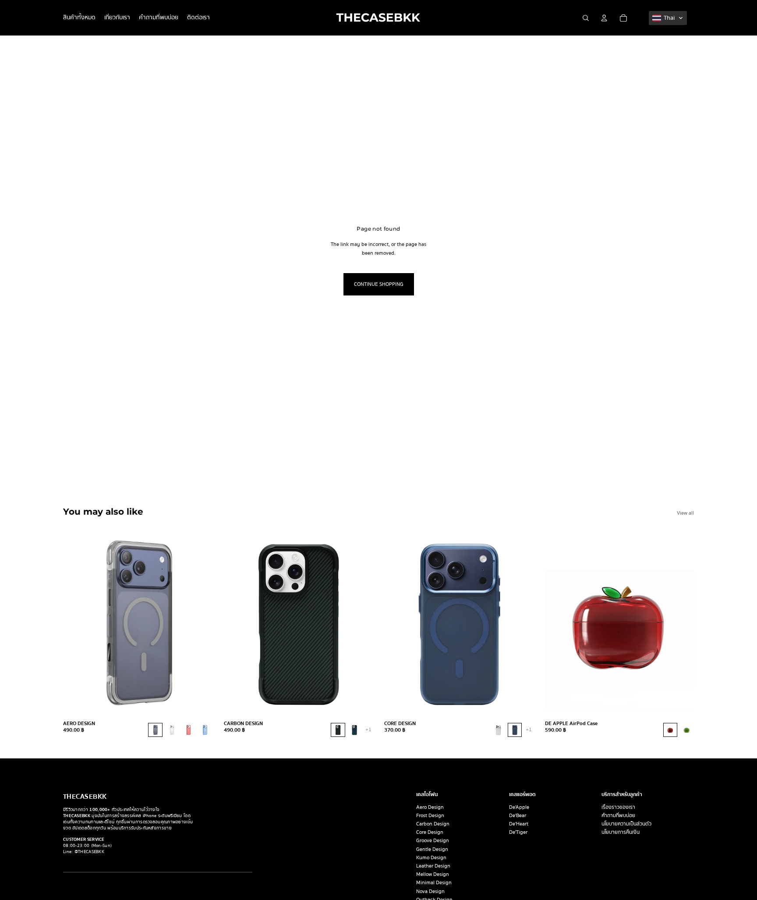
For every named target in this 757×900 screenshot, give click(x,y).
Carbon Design (432, 824)
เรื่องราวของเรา (618, 807)
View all (685, 513)
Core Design (429, 832)
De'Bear (517, 815)
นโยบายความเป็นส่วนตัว (626, 824)
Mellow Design (432, 874)
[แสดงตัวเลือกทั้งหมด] (368, 730)
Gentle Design (432, 849)
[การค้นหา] (585, 18)
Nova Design (430, 891)
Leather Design (433, 866)
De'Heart (518, 824)
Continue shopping (378, 284)
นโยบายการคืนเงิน (620, 832)
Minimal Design (434, 883)
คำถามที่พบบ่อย (618, 815)
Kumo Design (431, 858)
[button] (668, 18)
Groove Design (432, 840)
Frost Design (430, 815)
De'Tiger (518, 832)
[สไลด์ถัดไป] (199, 623)
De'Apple (519, 807)
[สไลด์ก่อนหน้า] (76, 623)
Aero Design (430, 807)
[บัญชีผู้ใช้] (604, 18)
